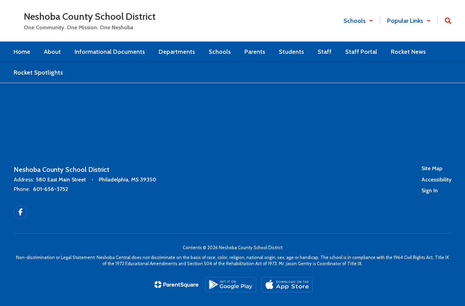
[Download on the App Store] (286, 284)
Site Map (431, 168)
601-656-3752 (50, 189)
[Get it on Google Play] (230, 284)
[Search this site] (448, 20)
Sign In (429, 190)
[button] (358, 21)
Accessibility (436, 179)
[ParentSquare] (176, 284)
